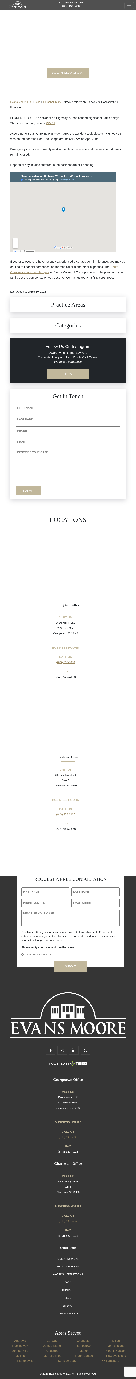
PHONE (22, 430)
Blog (68, 1297)
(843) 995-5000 (71, 5)
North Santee (84, 1355)
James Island (52, 1345)
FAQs (68, 1282)
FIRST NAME (25, 408)
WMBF (50, 123)
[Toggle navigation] (129, 5)
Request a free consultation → (68, 73)
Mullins (20, 1355)
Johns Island (116, 1345)
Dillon (116, 1340)
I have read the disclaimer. (38, 954)
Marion (84, 1350)
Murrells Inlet (52, 1355)
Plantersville (25, 1360)
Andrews (20, 1340)
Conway (52, 1340)
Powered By (59, 1063)
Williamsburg (110, 1360)
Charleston (84, 1340)
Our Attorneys (68, 1258)
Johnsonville (20, 1350)
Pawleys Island (116, 1355)
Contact (68, 1290)
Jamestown (84, 1345)
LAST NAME (25, 419)
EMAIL (21, 442)
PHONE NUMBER (34, 903)
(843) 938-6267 (65, 814)
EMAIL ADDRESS (84, 903)
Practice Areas (68, 1266)
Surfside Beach (68, 1360)
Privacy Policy (68, 1313)
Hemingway (20, 1345)
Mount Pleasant (116, 1350)
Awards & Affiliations (68, 1274)
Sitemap (68, 1305)
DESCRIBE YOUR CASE (32, 452)
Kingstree (52, 1350)
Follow (68, 374)
